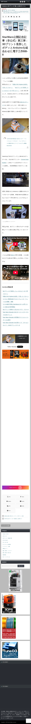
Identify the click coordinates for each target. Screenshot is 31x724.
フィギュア (13, 13)
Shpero (11, 12)
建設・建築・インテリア (7, 550)
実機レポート (5, 548)
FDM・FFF (5, 12)
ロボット (16, 13)
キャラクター (23, 12)
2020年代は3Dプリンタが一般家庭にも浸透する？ (13, 518)
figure (9, 12)
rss (20, 1)
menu (28, 1)
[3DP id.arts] (7, 1)
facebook (24, 1)
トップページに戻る (5, 525)
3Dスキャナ (5, 536)
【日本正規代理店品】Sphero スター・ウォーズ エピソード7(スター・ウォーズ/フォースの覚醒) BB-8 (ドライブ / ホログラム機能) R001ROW (17, 142)
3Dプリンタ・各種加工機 (7, 538)
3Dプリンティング (10, 11)
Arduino (21, 11)
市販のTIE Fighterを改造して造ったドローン (16, 296)
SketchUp (15, 12)
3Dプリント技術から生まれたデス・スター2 (16, 309)
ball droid (24, 11)
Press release (5, 540)
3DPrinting (5, 11)
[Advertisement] (15, 422)
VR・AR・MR (5, 542)
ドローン (8, 13)
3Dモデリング (16, 11)
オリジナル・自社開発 (7, 544)
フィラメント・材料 (6, 546)
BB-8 (27, 11)
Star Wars (19, 12)
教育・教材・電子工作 (7, 10)
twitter (22, 1)
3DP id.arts (8, 722)
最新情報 (13, 10)
